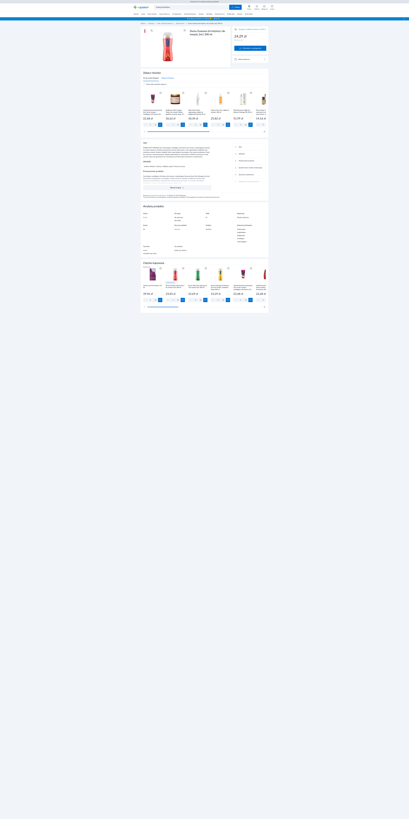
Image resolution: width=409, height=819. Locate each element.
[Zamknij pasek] (404, 18)
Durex (145, 217)
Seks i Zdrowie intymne (165, 23)
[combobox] (192, 7)
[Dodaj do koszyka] (160, 125)
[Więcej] (264, 59)
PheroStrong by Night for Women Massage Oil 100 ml (242, 111)
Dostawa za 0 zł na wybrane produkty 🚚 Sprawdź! (204, 1)
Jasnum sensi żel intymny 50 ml (152, 286)
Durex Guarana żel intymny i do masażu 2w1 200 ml (175, 286)
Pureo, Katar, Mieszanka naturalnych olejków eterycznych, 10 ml (264, 112)
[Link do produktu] (152, 109)
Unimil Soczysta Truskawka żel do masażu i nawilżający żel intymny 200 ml (265, 287)
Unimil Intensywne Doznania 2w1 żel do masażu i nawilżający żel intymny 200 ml (152, 112)
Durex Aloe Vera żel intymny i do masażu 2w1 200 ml (197, 286)
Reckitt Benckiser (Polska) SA (158, 195)
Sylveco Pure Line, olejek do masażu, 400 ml (220, 111)
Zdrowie (151, 23)
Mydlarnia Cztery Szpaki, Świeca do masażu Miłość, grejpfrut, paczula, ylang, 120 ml (175, 112)
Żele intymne (180, 23)
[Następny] (264, 131)
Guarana (177, 229)
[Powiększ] (151, 30)
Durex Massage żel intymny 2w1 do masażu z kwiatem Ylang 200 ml (220, 287)
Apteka (143, 23)
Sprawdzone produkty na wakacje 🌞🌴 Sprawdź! (203, 18)
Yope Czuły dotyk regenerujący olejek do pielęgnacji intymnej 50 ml (196, 112)
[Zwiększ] (155, 125)
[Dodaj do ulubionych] (184, 30)
